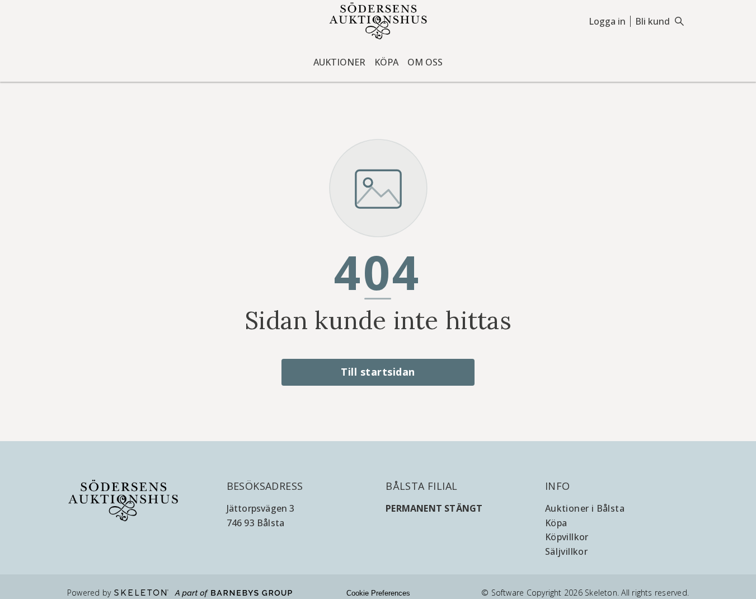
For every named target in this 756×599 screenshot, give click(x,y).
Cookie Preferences (378, 593)
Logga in (607, 21)
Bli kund (652, 21)
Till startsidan (378, 371)
